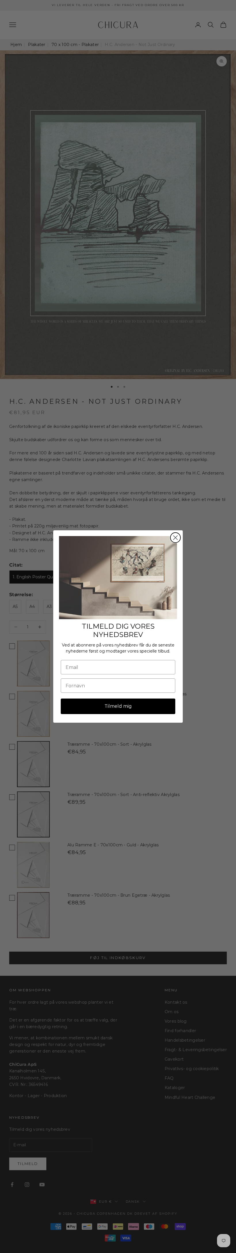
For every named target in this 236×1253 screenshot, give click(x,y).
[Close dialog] (175, 538)
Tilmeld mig (118, 706)
